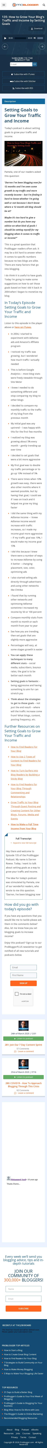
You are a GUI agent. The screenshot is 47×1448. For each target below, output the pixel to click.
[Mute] (35, 38)
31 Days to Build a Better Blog (18, 1392)
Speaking (37, 1433)
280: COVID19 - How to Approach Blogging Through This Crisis (24, 1085)
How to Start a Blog (13, 1350)
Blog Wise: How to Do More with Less (21, 1410)
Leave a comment (26, 1051)
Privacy (14, 1437)
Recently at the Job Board (17, 1325)
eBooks (34, 1430)
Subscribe (23, 1308)
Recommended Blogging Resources (20, 1418)
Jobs (18, 1433)
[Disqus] (23, 1139)
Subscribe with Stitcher (25, 81)
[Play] (5, 38)
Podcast (25, 1430)
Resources (9, 1433)
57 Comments (23, 1049)
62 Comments (23, 1090)
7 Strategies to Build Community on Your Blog (23, 1364)
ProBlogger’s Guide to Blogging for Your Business (23, 1404)
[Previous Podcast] (5, 47)
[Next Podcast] (42, 47)
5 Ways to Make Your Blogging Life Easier (23, 1373)
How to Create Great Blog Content (20, 1354)
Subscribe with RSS (24, 88)
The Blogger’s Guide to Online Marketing (23, 1414)
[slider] (40, 39)
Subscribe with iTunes (24, 74)
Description (10, 101)
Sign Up (23, 983)
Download (38, 28)
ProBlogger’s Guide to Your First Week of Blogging (23, 1397)
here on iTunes (23, 327)
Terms (23, 1437)
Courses (26, 1433)
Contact (32, 1437)
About (9, 1430)
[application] (23, 38)
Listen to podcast (25, 1038)
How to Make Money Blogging (18, 1369)
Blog (17, 1430)
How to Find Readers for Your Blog (20, 1358)
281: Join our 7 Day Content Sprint (23, 1044)
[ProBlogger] (25, 5)
